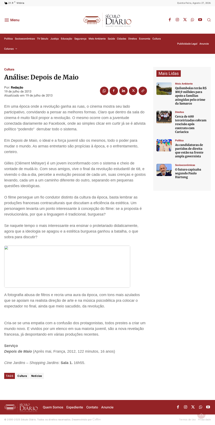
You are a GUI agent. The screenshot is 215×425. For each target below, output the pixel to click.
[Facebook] (170, 20)
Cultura (9, 69)
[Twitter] (185, 20)
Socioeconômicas (185, 165)
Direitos (179, 112)
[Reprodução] (164, 170)
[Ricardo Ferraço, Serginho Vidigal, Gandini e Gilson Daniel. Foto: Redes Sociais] (164, 145)
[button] (209, 20)
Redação (17, 87)
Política (179, 140)
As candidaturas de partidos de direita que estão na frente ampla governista (189, 150)
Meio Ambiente (184, 83)
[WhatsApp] (192, 20)
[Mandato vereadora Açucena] (164, 117)
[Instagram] (177, 20)
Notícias (36, 376)
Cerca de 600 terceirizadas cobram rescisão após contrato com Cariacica (190, 124)
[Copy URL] (143, 91)
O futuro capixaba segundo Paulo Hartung (188, 173)
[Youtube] (200, 20)
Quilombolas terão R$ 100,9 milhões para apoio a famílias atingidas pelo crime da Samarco (191, 95)
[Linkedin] (123, 91)
